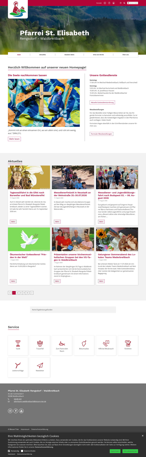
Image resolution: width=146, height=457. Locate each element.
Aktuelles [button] (42, 55)
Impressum (11, 454)
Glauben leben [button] (69, 55)
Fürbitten (128, 349)
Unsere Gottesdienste (103, 75)
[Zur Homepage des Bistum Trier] (132, 3)
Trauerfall (40, 349)
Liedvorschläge (18, 371)
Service (13, 327)
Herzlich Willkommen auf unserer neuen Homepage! (47, 67)
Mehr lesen (14, 139)
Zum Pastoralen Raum (62, 350)
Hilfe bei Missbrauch (106, 349)
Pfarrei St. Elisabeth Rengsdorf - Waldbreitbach (33, 391)
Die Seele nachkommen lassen (27, 75)
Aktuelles (15, 161)
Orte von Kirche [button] (98, 55)
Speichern (115, 451)
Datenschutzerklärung (44, 447)
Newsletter (40, 371)
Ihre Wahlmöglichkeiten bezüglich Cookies (33, 436)
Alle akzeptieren (130, 451)
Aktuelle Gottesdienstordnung (102, 102)
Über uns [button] (125, 55)
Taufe (18, 349)
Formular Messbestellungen (101, 134)
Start (19, 55)
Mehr (13, 222)
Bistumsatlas (84, 349)
